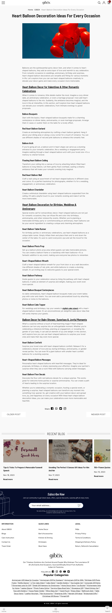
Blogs (4, 534)
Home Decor (43, 529)
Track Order (6, 546)
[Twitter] (61, 409)
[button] (99, 2)
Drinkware (42, 542)
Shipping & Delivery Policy (85, 542)
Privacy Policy (80, 534)
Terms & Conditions (83, 538)
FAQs (77, 529)
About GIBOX (7, 529)
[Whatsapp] (57, 409)
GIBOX (52, 603)
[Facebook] (52, 409)
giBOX (37, 10)
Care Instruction (8, 538)
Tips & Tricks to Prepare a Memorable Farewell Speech (22, 469)
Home (30, 10)
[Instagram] (65, 409)
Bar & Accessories (45, 534)
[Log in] (103, 2)
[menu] (3, 2)
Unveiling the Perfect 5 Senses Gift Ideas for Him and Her (69, 469)
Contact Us (6, 542)
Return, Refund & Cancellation (87, 546)
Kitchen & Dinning (45, 538)
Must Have (42, 546)
